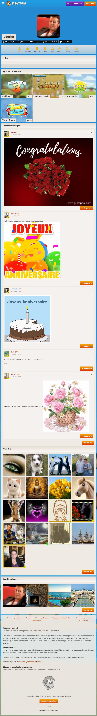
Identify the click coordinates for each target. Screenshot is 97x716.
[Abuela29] (59, 464)
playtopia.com (20, 669)
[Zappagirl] (14, 533)
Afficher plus (88, 442)
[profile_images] (14, 595)
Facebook (31, 661)
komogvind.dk (8, 669)
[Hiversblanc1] (82, 510)
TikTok (39, 661)
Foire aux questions (14, 618)
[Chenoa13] (59, 533)
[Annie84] (14, 556)
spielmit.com (31, 669)
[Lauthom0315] (59, 487)
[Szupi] (14, 464)
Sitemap (48, 706)
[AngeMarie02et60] (14, 487)
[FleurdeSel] (82, 533)
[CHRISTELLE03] (37, 510)
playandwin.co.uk (54, 669)
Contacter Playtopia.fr (48, 701)
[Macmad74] (59, 510)
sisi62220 (14, 213)
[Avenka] (37, 533)
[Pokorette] (14, 510)
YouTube (22, 661)
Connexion (90, 3)
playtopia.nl (42, 669)
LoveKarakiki (15, 289)
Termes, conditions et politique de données (37, 619)
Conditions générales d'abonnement (83, 619)
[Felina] (37, 487)
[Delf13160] (82, 487)
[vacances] (37, 595)
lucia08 (13, 132)
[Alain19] (82, 464)
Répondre (88, 208)
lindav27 (14, 352)
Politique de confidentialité (60, 618)
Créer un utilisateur (74, 3)
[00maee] (37, 464)
